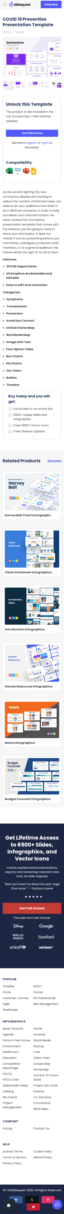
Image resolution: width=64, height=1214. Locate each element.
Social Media (42, 1040)
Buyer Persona (13, 1029)
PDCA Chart (11, 1080)
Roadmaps (10, 1010)
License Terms (13, 1151)
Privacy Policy (12, 1163)
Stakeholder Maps (15, 1085)
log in (45, 143)
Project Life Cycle (45, 1085)
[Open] (9, 1205)
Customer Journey (16, 998)
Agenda (8, 1034)
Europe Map (41, 1064)
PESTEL (7, 1074)
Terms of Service (14, 1157)
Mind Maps (40, 1109)
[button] (57, 56)
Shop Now (51, 4)
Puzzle (37, 1029)
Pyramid (39, 1034)
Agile (6, 1004)
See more (54, 461)
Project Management (12, 1105)
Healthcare (10, 1052)
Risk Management (45, 1004)
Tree (36, 1052)
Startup (38, 1046)
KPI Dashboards (44, 998)
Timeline (8, 986)
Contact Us (41, 1128)
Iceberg (8, 1091)
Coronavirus (41, 1103)
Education (10, 1058)
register (31, 143)
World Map (41, 1070)
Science (38, 1091)
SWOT (37, 986)
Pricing (7, 1128)
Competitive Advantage (11, 1066)
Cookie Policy (42, 1151)
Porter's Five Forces (16, 1040)
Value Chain (41, 1058)
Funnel (38, 992)
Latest (19, 32)
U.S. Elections (42, 1097)
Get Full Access (32, 133)
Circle (7, 992)
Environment (12, 1046)
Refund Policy (42, 1157)
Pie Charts (10, 1097)
